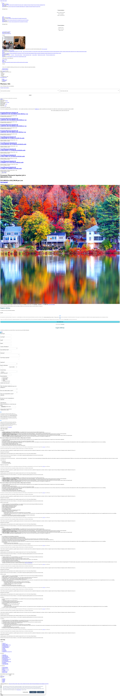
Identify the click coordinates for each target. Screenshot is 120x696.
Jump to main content (3, 0)
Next (5, 172)
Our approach (7, 62)
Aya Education (4, 650)
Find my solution (18, 56)
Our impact (11, 62)
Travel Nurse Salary (5, 663)
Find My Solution (5, 671)
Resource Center (4, 672)
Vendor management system (27, 54)
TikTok (3, 682)
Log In (1, 331)
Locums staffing (34, 54)
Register (26, 21)
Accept (33, 692)
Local (3, 16)
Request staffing (4, 59)
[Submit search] (10, 675)
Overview (8, 4)
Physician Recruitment (5, 669)
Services (3, 52)
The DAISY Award (5, 645)
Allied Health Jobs (5, 655)
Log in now (62, 324)
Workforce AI (38, 51)
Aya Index (3, 670)
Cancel (6, 77)
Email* (1, 312)
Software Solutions (5, 667)
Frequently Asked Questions (4, 87)
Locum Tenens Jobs (5, 656)
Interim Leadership (7, 31)
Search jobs (11, 4)
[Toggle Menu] (2, 2)
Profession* (2, 353)
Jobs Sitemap (4, 662)
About (3, 60)
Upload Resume (3, 402)
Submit (6, 428)
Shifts (53, 51)
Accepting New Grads (4, 76)
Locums (3, 31)
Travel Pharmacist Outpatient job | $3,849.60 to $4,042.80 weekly (13, 143)
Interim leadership (31, 53)
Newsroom (19, 62)
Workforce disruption (37, 53)
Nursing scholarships (40, 4)
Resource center (23, 56)
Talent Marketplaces (5, 668)
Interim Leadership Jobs (5, 657)
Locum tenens (19, 53)
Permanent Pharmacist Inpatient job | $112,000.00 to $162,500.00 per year (14, 113)
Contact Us (4, 643)
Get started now (60, 321)
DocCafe (80, 51)
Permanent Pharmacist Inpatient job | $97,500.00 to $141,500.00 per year (13, 131)
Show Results (2, 77)
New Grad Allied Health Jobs (6, 661)
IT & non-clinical (14, 18)
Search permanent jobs (15, 21)
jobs (6, 100)
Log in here (10, 427)
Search (30, 95)
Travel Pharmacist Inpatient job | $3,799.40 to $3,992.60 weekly (12, 155)
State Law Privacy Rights (21, 683)
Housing (32, 4)
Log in (1, 676)
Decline (40, 692)
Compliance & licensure (27, 4)
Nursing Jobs (4, 654)
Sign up (7, 68)
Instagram (3, 679)
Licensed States (3, 369)
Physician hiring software (18, 54)
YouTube (3, 681)
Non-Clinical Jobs (5, 658)
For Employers (4, 49)
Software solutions (11, 50)
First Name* (2, 333)
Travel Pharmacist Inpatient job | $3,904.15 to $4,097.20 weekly (12, 137)
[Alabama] (9, 372)
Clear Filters (30, 97)
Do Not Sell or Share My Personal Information (32, 683)
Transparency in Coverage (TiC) (7, 651)
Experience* (2, 362)
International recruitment (44, 53)
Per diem (3, 19)
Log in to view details (51, 304)
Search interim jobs (8, 33)
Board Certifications (4, 365)
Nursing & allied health (13, 53)
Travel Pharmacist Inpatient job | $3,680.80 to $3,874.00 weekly (11, 168)
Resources (3, 55)
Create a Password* (4, 373)
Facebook (3, 678)
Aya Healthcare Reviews (6, 646)
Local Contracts (8, 17)
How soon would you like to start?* (6, 390)
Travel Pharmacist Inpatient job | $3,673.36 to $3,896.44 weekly (12, 162)
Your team (35, 4)
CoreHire (66, 51)
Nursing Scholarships (5, 647)
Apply (3, 676)
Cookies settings (25, 692)
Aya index (14, 56)
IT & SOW (23, 53)
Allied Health (4, 5)
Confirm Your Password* (5, 382)
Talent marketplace (10, 56)
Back (3, 4)
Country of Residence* (4, 346)
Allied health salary (22, 6)
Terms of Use (5, 416)
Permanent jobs (4, 20)
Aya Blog (3, 648)
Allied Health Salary (5, 664)
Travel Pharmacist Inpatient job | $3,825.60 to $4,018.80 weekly (12, 149)
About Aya (3, 62)
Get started (4, 182)
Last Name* (2, 336)
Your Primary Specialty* (4, 357)
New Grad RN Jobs (5, 660)
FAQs (44, 4)
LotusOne (19, 51)
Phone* (1, 343)
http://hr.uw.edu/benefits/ (28, 562)
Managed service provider (52, 53)
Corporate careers (15, 62)
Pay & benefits (15, 4)
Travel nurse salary (20, 4)
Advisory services (58, 53)
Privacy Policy (19, 689)
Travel (3, 3)
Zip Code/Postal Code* (4, 349)
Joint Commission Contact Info (43, 683)
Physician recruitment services (50, 54)
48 (4, 172)
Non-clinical (26, 53)
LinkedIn (3, 680)
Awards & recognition (24, 62)
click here (44, 466)
